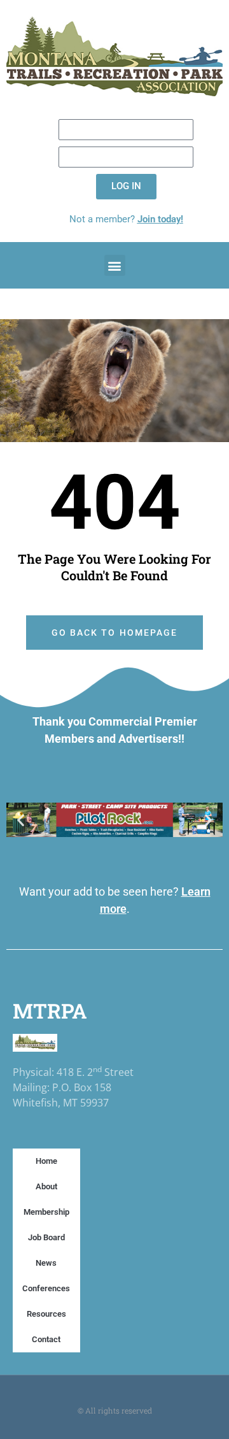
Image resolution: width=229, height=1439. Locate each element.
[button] (114, 265)
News (46, 1263)
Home (46, 1161)
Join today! (160, 219)
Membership (46, 1212)
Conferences (46, 1288)
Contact (46, 1339)
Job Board (46, 1237)
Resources (46, 1314)
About (46, 1186)
